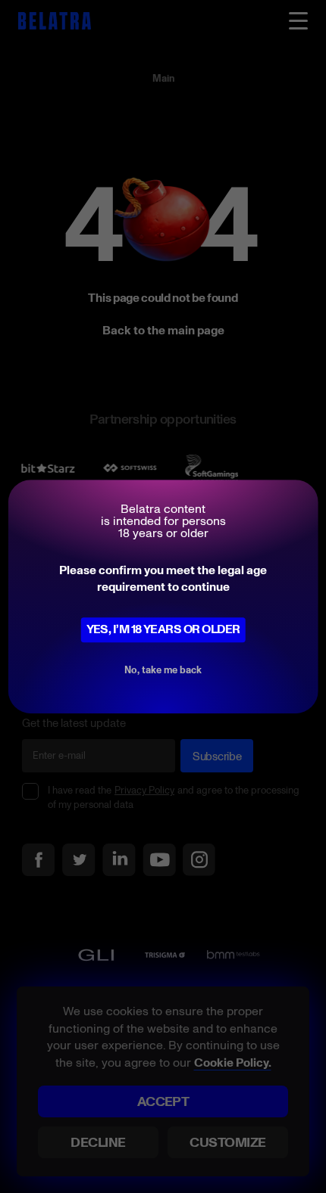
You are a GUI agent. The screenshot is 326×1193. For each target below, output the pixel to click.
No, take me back (163, 669)
